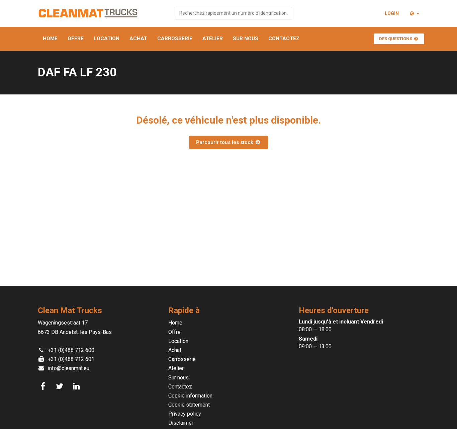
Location (106, 38)
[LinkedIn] (77, 386)
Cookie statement (189, 405)
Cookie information (190, 395)
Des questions (396, 38)
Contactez (283, 38)
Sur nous (245, 38)
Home (50, 38)
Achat (138, 38)
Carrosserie (174, 38)
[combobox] (233, 13)
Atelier (212, 38)
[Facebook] (44, 386)
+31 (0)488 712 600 (71, 350)
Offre (76, 38)
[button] (414, 13)
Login (392, 13)
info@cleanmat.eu (68, 368)
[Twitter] (61, 386)
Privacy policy (184, 414)
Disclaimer (180, 423)
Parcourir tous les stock (225, 142)
